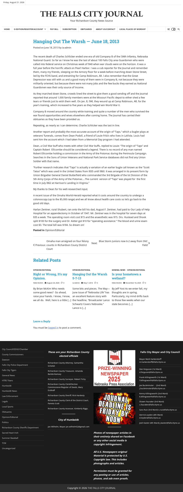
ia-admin (66, 47)
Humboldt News (9, 391)
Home (7, 29)
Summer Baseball (10, 438)
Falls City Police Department (15, 365)
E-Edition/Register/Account (28, 29)
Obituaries (86, 29)
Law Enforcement (10, 396)
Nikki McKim (38, 283)
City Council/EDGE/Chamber (15, 349)
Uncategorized (8, 448)
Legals (5, 401)
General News (118, 270)
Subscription (69, 29)
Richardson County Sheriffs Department (20, 427)
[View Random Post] (168, 29)
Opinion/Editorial (55, 230)
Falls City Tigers (9, 370)
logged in (53, 327)
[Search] (178, 29)
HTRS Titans (7, 380)
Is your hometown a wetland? (126, 276)
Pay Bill (54, 29)
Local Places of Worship (132, 29)
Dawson (6, 359)
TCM (4, 443)
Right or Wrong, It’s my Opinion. (50, 276)
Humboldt (6, 385)
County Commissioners (12, 354)
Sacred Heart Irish (10, 432)
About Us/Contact (105, 29)
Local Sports (7, 406)
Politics (5, 422)
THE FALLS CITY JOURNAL (91, 13)
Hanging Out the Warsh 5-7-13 (89, 276)
